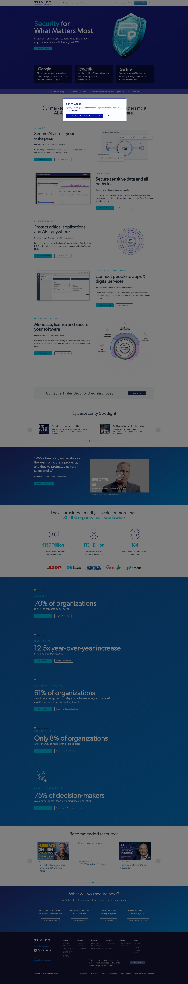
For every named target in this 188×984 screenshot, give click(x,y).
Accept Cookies (72, 116)
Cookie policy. (74, 110)
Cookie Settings (108, 116)
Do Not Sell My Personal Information (91, 116)
